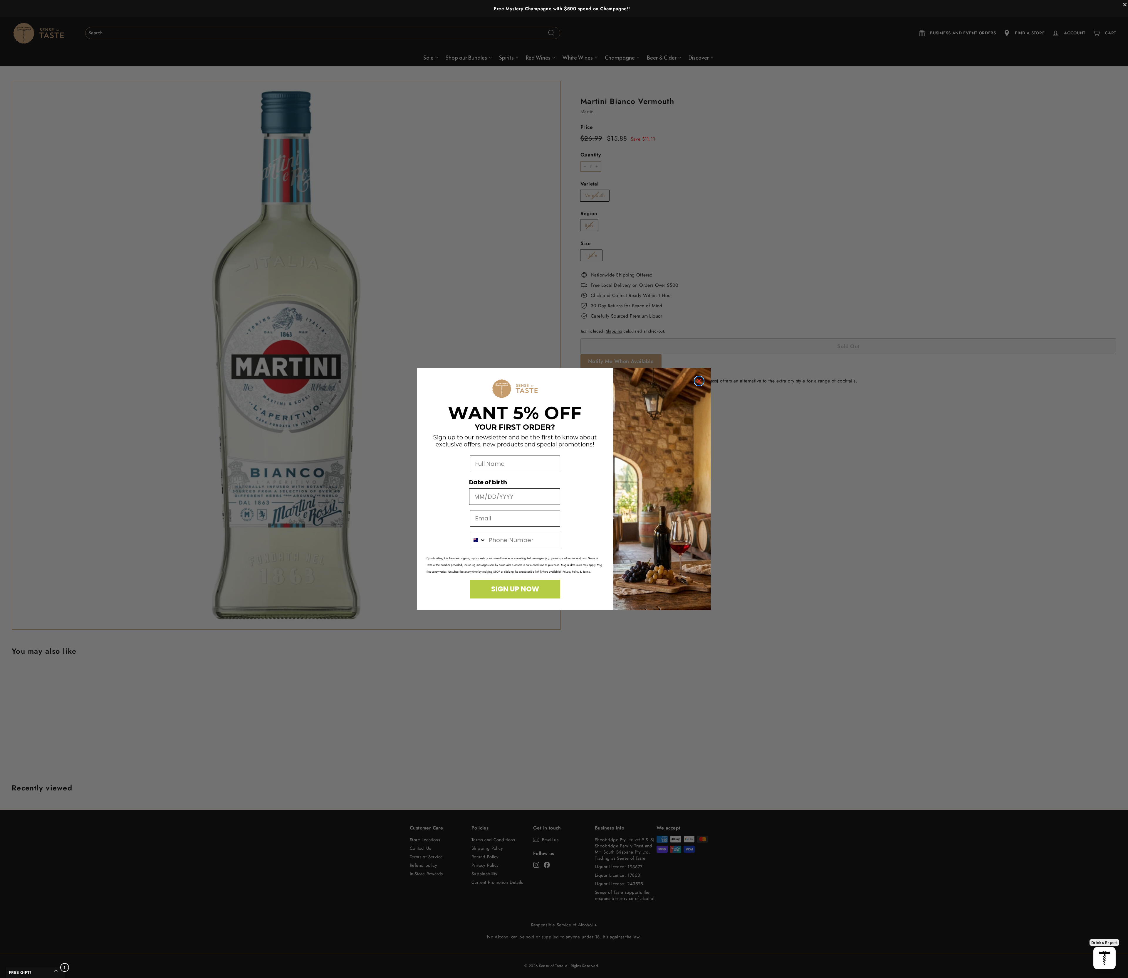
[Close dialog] (699, 381)
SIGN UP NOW (515, 589)
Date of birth (488, 482)
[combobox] (478, 540)
